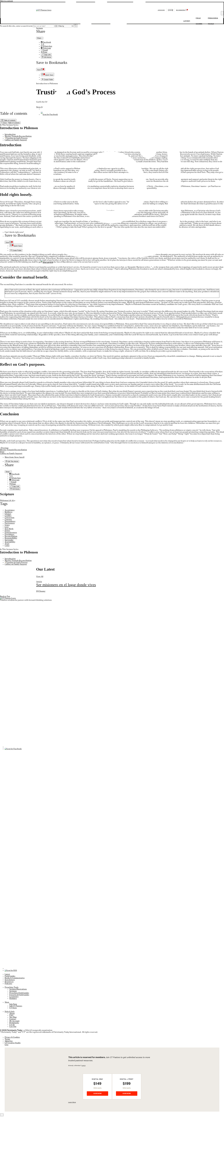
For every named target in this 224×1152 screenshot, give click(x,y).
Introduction (10, 134)
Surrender (9, 540)
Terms (7, 1039)
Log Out (12, 1026)
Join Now (161, 10)
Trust (7, 544)
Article (39, 582)
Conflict (8, 516)
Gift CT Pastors (15, 1006)
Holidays (13, 998)
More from (14, 457)
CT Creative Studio (13, 1043)
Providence (9, 534)
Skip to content (6, 1)
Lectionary (14, 997)
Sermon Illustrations (18, 989)
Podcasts (8, 983)
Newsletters (10, 980)
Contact (12, 1019)
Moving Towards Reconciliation (18, 136)
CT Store (13, 1008)
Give (6, 1045)
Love (7, 527)
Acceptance (10, 510)
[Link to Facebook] (49, 114)
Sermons (13, 991)
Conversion (9, 518)
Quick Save (17, 246)
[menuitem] (116, 474)
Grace (7, 525)
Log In (12, 1025)
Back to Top (5, 596)
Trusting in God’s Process (17, 138)
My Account (14, 1021)
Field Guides (10, 976)
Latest (186, 21)
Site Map (13, 1017)
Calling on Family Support (16, 140)
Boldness (8, 512)
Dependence (10, 521)
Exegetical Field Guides (19, 995)
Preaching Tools (11, 987)
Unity (7, 546)
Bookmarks (14, 1023)
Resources (9, 982)
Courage (8, 519)
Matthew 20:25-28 (19, 260)
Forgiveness (10, 523)
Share (8, 472)
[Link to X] (111, 109)
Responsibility (11, 538)
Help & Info (9, 1012)
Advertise (9, 1041)
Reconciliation (11, 536)
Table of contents (9, 120)
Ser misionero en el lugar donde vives (66, 585)
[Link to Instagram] (111, 257)
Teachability (10, 542)
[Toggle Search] (222, 13)
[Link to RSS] (47, 262)
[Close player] (2, 1114)
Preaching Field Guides (19, 993)
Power (7, 531)
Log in (170, 10)
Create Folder (16, 250)
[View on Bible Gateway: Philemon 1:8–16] (14, 500)
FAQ (11, 1015)
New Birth (9, 529)
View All (39, 576)
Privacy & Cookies (12, 1037)
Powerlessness (11, 532)
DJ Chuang (40, 591)
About (12, 1013)
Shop (7, 1002)
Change (8, 514)
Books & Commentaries (15, 978)
